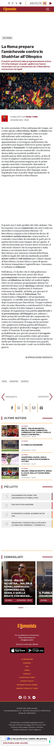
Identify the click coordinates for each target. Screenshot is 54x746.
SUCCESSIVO (43, 397)
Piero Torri (32, 117)
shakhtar (14, 381)
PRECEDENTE (11, 397)
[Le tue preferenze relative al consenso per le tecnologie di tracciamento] (49, 741)
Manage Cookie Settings (27, 688)
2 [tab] (27, 607)
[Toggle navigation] (47, 9)
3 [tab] (33, 607)
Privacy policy (27, 681)
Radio (27, 670)
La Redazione (27, 659)
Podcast (27, 674)
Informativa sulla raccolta (15, 743)
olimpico (24, 381)
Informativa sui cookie (27, 685)
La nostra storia (27, 677)
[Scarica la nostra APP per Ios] (18, 650)
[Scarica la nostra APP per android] (35, 650)
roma (4, 381)
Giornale (27, 663)
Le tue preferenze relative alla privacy (28, 738)
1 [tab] (20, 607)
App (27, 667)
